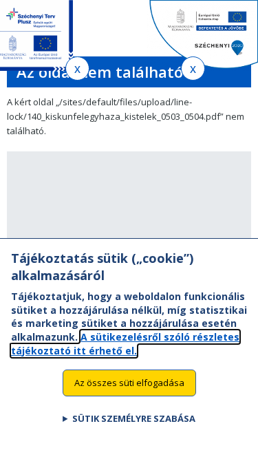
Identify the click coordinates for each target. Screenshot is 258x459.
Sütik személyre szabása (133, 418)
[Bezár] (77, 68)
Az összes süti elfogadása (129, 382)
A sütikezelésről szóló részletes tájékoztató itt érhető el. (125, 343)
